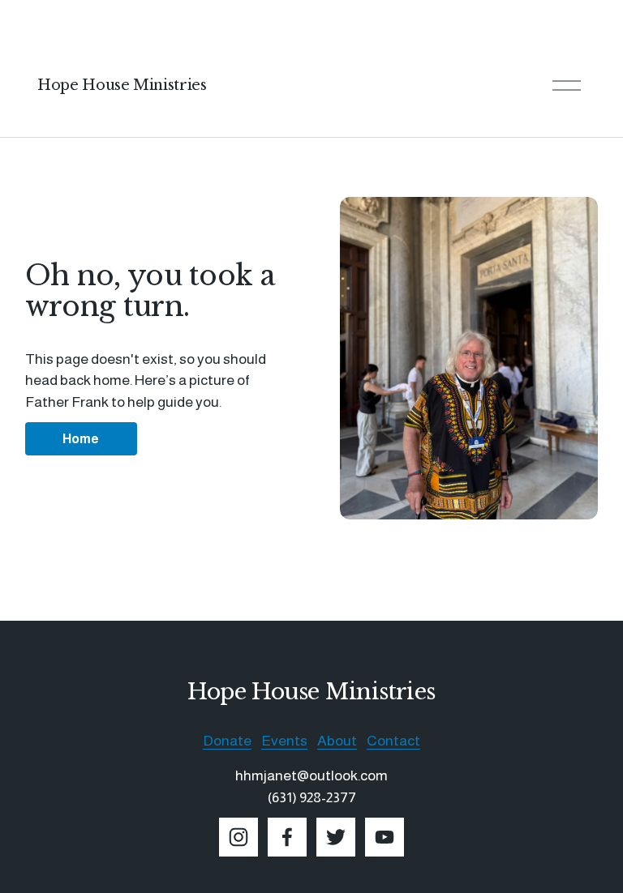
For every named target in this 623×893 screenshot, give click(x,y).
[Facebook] (287, 837)
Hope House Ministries (122, 85)
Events (284, 741)
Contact (393, 741)
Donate (227, 741)
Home (80, 439)
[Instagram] (238, 837)
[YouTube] (384, 837)
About (337, 741)
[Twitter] (335, 837)
